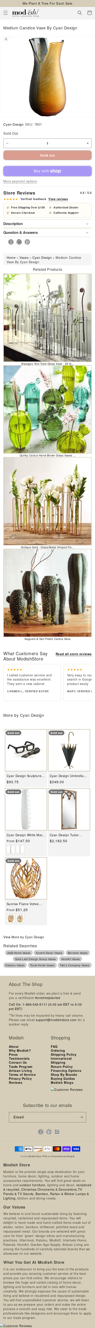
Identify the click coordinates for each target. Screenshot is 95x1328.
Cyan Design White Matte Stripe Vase (26, 835)
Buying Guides (63, 1078)
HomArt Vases (70, 959)
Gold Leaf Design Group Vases (35, 959)
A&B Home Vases (18, 953)
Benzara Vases (78, 953)
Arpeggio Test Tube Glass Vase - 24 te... (47, 363)
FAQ (54, 1046)
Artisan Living (20, 1071)
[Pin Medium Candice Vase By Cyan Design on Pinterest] (26, 242)
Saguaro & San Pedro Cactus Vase (48, 639)
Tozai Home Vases (42, 965)
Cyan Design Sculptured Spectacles (25, 776)
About (14, 1046)
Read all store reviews (74, 654)
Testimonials (19, 1058)
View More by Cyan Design (23, 937)
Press (13, 1054)
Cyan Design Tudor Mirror (64, 835)
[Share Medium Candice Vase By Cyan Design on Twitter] (18, 242)
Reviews (15, 1082)
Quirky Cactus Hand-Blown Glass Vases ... (48, 455)
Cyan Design (13, 124)
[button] (5, 13)
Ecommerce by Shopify (63, 1156)
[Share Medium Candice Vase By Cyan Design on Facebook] (10, 242)
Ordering (58, 1050)
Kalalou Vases (15, 965)
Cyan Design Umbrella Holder (67, 776)
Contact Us (18, 1062)
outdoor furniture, (32, 1185)
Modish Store (35, 1156)
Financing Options (66, 1071)
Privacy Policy (20, 1078)
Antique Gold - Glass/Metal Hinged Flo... (47, 547)
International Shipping (61, 1060)
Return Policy (62, 1067)
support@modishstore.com (56, 1020)
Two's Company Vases (74, 965)
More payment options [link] (20, 181)
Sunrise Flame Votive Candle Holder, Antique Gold (24, 904)
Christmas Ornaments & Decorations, (49, 1189)
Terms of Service (22, 1074)
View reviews (58, 199)
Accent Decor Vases (49, 953)
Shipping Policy (64, 1054)
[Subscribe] (81, 1117)
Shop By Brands (64, 1074)
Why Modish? (20, 1050)
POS (45, 1156)
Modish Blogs (62, 1082)
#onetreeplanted (47, 997)
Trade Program (20, 1067)
